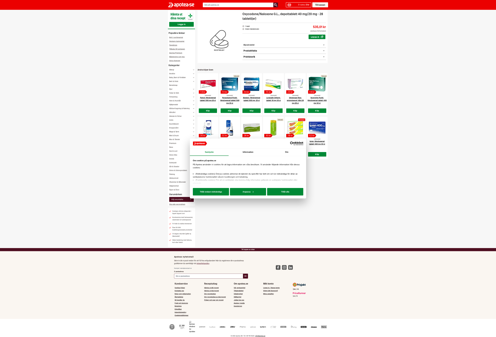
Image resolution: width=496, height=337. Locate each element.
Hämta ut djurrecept (211, 291)
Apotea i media (239, 303)
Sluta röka (173, 155)
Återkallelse (179, 297)
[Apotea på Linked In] (291, 267)
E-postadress (179, 271)
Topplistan (173, 45)
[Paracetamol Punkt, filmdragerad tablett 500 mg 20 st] (229, 84)
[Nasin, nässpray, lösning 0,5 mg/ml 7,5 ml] (229, 127)
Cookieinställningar (181, 315)
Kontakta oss (179, 291)
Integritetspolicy (180, 312)
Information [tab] (248, 152)
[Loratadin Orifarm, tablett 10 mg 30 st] (273, 84)
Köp (208, 110)
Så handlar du (180, 300)
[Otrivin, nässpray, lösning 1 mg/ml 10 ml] (207, 127)
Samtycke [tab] (209, 152)
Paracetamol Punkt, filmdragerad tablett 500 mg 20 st (229, 100)
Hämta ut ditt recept (211, 288)
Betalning (178, 306)
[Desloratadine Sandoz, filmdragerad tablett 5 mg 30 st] (251, 127)
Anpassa (246, 192)
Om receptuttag (210, 294)
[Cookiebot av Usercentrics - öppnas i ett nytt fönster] (292, 143)
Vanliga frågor (180, 288)
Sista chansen (174, 61)
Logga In (315, 36)
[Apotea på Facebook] (279, 267)
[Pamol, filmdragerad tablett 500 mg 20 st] (207, 84)
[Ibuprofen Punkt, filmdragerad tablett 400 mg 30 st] (317, 84)
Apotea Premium (175, 53)
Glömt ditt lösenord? (270, 291)
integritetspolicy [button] (203, 263)
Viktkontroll (173, 178)
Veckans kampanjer (176, 41)
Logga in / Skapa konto (271, 288)
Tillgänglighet (238, 291)
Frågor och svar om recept (213, 300)
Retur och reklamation (183, 294)
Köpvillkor (178, 309)
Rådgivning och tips (177, 57)
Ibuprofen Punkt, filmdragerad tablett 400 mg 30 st (317, 100)
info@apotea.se (260, 336)
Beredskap (173, 85)
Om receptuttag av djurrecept (215, 297)
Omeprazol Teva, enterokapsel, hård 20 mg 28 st (295, 100)
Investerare (238, 306)
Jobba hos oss (239, 300)
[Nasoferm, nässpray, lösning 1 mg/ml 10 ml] (273, 127)
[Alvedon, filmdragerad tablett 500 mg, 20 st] (251, 84)
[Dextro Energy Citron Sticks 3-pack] (295, 127)
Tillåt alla (285, 192)
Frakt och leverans (181, 303)
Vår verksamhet (239, 288)
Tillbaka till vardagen (177, 49)
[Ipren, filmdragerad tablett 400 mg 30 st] (317, 127)
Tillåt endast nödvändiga (211, 192)
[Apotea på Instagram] (285, 267)
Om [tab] (286, 152)
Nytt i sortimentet (176, 37)
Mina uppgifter (268, 294)
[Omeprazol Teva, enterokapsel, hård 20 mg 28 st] (295, 84)
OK (245, 276)
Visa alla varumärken (177, 204)
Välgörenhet (174, 186)
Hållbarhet (237, 297)
